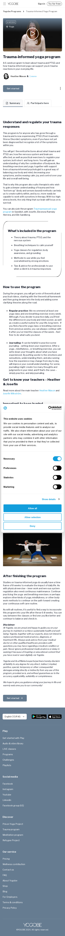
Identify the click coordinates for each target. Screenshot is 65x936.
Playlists (7, 765)
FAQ (5, 875)
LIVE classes (9, 749)
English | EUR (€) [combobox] (12, 716)
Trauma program (11, 829)
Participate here (40, 103)
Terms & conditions (13, 902)
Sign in (41, 3)
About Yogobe (10, 880)
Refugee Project (11, 840)
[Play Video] (32, 34)
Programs (8, 754)
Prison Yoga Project (13, 824)
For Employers (10, 897)
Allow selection (32, 517)
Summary (15, 103)
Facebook (8, 783)
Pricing (6, 858)
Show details (49, 499)
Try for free (54, 3)
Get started (13, 88)
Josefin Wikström (12, 393)
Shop (5, 886)
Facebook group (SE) (13, 805)
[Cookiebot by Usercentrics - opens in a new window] (48, 408)
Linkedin (7, 800)
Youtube (7, 794)
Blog (5, 891)
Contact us (8, 869)
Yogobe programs (12, 11)
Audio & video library (13, 743)
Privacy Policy (10, 907)
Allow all (32, 508)
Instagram (8, 789)
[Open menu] (4, 4)
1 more (33, 76)
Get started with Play (13, 738)
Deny (32, 526)
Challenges (8, 760)
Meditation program (13, 835)
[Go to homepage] (13, 3)
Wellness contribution (14, 864)
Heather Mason (47, 390)
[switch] (57, 468)
